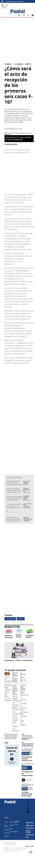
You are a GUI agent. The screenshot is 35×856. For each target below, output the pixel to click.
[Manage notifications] (30, 852)
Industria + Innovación (8, 637)
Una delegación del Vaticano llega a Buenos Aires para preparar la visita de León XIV (13, 520)
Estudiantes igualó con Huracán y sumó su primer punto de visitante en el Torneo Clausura (14, 483)
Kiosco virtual (28, 831)
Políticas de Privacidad (10, 844)
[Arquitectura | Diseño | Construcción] (19, 650)
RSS (27, 837)
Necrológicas (14, 831)
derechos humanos (24, 768)
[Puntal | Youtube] (33, 16)
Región (12, 825)
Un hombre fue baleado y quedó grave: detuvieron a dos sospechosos (14, 498)
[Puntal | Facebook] (28, 802)
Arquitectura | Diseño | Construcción (18, 660)
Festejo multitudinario (10, 684)
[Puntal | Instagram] (28, 808)
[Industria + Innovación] (8, 631)
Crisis (6, 742)
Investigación (25, 753)
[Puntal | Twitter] (28, 16)
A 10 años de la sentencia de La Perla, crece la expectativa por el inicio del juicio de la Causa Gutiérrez (14, 507)
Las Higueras (10, 619)
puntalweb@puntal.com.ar (14, 851)
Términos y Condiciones (10, 842)
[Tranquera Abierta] (30, 631)
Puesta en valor (17, 684)
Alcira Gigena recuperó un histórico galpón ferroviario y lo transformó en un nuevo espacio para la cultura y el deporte (17, 713)
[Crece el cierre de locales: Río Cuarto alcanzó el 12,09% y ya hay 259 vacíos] (11, 739)
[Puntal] (10, 803)
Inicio (6, 822)
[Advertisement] (17, 36)
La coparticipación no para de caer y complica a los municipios (28, 745)
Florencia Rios (17, 512)
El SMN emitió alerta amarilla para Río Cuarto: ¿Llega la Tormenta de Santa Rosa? (14, 491)
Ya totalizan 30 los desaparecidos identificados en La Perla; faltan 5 (27, 776)
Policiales (7, 833)
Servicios (24, 789)
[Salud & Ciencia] (19, 631)
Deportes (7, 830)
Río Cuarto (6, 825)
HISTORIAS (23, 684)
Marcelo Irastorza (12, 144)
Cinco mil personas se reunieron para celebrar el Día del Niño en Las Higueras (8, 689)
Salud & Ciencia (18, 636)
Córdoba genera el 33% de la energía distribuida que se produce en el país (27, 796)
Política (6, 836)
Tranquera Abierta (30, 636)
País (11, 828)
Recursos (24, 738)
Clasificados (30, 835)
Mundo (17, 821)
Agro (16, 824)
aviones (20, 619)
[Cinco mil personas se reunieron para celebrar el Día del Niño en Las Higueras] (7, 675)
